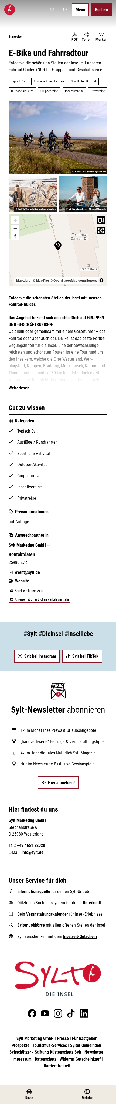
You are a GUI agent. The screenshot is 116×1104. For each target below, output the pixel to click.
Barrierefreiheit (57, 1065)
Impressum (22, 1059)
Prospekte (20, 1045)
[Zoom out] (15, 228)
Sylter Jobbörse (31, 925)
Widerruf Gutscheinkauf (80, 1059)
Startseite (15, 37)
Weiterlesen (19, 388)
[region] (58, 250)
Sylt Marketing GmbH (35, 1038)
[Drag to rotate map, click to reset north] (15, 236)
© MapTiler (41, 280)
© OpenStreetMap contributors (73, 280)
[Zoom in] (15, 220)
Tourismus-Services (50, 1045)
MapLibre (23, 280)
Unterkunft (92, 902)
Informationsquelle (33, 891)
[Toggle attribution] (101, 280)
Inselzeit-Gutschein (80, 936)
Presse (63, 1038)
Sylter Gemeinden (85, 1045)
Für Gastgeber (84, 1038)
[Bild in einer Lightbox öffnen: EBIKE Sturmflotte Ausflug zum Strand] (33, 194)
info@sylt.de (32, 852)
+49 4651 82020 (31, 845)
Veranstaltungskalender (47, 914)
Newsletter (93, 1052)
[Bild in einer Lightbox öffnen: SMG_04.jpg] (83, 194)
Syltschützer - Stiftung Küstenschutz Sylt (45, 1052)
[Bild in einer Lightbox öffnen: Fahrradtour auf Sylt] (58, 137)
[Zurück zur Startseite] (9, 9)
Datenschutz (45, 1059)
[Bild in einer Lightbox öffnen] (58, 978)
